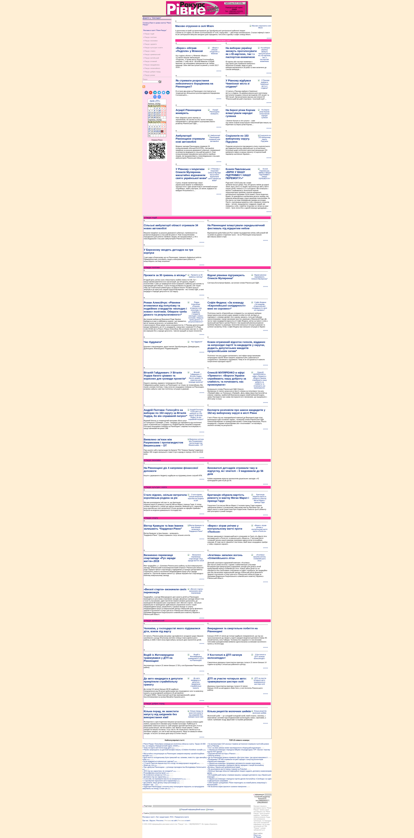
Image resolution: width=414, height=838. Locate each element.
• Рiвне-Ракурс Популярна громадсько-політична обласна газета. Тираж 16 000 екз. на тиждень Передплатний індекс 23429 (173, 745)
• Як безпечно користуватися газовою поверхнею (226, 786)
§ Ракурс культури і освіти (155, 487)
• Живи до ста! (148, 765)
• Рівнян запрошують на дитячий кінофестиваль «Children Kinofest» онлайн (172, 750)
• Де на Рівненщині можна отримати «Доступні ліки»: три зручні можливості (237, 757)
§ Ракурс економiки (152, 460)
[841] (167, 773)
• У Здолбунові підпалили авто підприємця (159, 781)
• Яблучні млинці (213, 755)
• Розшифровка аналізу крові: (154, 773)
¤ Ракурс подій (148, 34)
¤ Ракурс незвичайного (151, 68)
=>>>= (269, 38)
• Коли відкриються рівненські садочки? (158, 761)
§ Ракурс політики (152, 267)
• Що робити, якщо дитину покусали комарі (159, 783)
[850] (168, 775)
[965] (204, 750)
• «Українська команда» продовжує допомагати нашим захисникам (233, 763)
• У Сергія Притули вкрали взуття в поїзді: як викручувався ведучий (169, 763)
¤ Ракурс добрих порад (152, 72)
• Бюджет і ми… (148, 785)
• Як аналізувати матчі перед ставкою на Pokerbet (227, 769)
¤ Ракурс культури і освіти (153, 47)
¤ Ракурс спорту (149, 51)
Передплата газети (182, 817)
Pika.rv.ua (257, 835)
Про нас (145, 820)
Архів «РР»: (155, 101)
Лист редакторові (162, 817)
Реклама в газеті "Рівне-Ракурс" (155, 30)
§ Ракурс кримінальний (154, 621)
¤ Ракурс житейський (151, 58)
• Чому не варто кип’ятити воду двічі (156, 748)
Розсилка (159, 820)
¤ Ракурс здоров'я (150, 44)
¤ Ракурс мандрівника (151, 65)
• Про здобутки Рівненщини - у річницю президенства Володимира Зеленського (174, 767)
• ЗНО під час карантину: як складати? (157, 771)
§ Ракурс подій (150, 218)
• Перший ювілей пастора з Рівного (221, 754)
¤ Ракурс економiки (150, 41)
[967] (167, 777)
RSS (171, 817)
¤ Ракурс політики (150, 37)
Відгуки (152, 820)
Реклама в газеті (148, 817)
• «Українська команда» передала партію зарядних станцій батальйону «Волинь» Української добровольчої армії (235, 766)
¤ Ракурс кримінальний (151, 54)
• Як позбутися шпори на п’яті (154, 775)
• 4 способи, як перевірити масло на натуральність (162, 779)
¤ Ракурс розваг (149, 75)
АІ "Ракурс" (258, 837)
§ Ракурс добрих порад (154, 703)
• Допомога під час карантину (154, 777)
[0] (178, 746)
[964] (173, 748)
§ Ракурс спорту (151, 518)
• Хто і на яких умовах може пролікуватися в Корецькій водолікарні (234, 748)
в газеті (187, 820)
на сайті (174, 820)
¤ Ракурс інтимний (150, 61)
